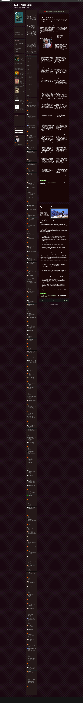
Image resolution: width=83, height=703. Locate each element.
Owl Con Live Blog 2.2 (31, 322)
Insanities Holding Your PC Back (21, 98)
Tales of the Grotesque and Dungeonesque (31, 110)
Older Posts (66, 300)
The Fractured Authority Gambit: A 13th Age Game (31, 165)
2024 (29, 59)
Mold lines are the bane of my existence (31, 336)
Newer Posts (42, 300)
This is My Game (30, 613)
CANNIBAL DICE (31, 599)
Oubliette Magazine (31, 346)
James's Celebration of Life (31, 397)
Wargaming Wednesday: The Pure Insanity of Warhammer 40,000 (32, 362)
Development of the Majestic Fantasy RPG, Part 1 (32, 137)
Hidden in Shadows (31, 218)
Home (54, 300)
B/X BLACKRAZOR (31, 147)
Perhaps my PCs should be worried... (31, 636)
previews (28, 42)
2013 (29, 92)
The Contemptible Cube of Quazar (31, 321)
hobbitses (34, 26)
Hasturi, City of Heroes (31, 160)
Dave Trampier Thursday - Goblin (31, 641)
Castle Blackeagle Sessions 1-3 (32, 272)
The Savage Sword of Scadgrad (31, 388)
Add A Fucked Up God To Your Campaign (19, 44)
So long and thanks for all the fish (31, 418)
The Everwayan (30, 300)
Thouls (29, 448)
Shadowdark (28, 47)
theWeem (29, 391)
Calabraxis (28, 15)
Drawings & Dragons (31, 512)
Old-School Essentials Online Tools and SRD (32, 331)
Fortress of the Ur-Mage (31, 496)
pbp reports (28, 41)
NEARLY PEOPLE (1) (31, 434)
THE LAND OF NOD (31, 457)
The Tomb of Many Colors (31, 111)
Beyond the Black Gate (31, 159)
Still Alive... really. (30, 206)
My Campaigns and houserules (31, 38)
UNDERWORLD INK (31, 560)
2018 (29, 68)
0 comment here (59, 182)
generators (29, 25)
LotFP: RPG (30, 258)
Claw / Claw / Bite (30, 691)
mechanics (28, 35)
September (30, 77)
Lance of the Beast (31, 577)
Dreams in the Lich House (32, 262)
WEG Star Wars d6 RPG (29, 52)
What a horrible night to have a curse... (31, 121)
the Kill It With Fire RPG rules (44, 209)
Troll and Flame (30, 330)
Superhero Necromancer (31, 325)
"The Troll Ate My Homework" (31, 541)
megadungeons (33, 35)
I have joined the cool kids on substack (31, 239)
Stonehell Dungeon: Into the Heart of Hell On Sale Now (32, 492)
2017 (29, 69)
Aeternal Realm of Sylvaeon (31, 452)
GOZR (31, 26)
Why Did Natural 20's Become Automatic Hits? (31, 293)
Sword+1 (29, 237)
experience (28, 24)
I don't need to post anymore (32, 591)
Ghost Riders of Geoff (31, 318)
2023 (29, 61)
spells (31, 48)
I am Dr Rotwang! (30, 179)
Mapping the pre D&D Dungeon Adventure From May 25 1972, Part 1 (31, 220)
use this (47, 185)
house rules (30, 27)
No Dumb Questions (31, 184)
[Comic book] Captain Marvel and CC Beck (31, 630)
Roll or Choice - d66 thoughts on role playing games (31, 619)
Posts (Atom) (56, 304)
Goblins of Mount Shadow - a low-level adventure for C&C (32, 454)
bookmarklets (33, 14)
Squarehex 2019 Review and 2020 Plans (32, 348)
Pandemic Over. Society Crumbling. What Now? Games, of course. (31, 193)
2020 (29, 65)
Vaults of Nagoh (30, 586)
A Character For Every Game (31, 126)
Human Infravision (30, 413)
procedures (32, 42)
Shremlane (28, 48)
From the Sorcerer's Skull (32, 105)
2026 (29, 57)
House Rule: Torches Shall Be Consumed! (31, 578)
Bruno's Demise (30, 629)
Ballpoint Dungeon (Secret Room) (31, 393)
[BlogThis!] (41, 183)
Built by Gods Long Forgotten (31, 447)
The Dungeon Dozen (31, 442)
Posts (17, 130)
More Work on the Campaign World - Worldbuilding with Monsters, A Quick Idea (31, 277)
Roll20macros (30, 46)
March (30, 83)
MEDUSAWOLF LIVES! (31, 499)
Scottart (34, 46)
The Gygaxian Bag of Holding (31, 640)
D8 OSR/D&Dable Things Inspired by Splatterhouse (31, 357)
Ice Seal (29, 596)
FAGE (31, 24)
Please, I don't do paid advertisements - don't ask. (31, 422)
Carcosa (33, 15)
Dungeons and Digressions (30, 412)
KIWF (43, 296)
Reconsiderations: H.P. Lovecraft (31, 132)
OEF (29, 373)
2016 (29, 70)
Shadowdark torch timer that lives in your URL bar (22, 58)
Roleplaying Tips (30, 140)
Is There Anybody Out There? (31, 297)
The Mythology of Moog (31, 389)
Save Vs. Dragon (30, 151)
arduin (34, 13)
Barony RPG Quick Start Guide (21, 106)
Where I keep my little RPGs (19, 29)
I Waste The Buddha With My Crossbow (32, 178)
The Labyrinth (30, 343)
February (30, 84)
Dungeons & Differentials (32, 425)
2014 (29, 73)
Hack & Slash (30, 233)
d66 (35, 17)
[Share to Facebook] (43, 183)
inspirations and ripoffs (31, 29)
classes (32, 16)
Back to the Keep (30, 334)
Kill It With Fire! (23, 4)
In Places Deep (30, 281)
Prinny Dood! (30, 340)
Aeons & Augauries (31, 205)
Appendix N (30, 671)
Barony (28, 14)
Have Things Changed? (31, 301)
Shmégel (34, 47)
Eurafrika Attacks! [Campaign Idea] (30, 459)
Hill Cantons (30, 173)
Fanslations (34, 24)
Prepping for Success (31, 547)
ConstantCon (30, 625)
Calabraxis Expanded (18, 65)
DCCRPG (43, 185)
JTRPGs (35, 31)
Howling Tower (30, 470)
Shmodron (60, 131)
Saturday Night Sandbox (32, 400)
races (31, 44)
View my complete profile (18, 144)
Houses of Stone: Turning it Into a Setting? (31, 557)
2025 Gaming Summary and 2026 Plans (32, 230)
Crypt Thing (30, 495)
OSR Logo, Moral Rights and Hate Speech (31, 431)
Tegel (29, 49)
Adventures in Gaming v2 (32, 209)
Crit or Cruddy (30, 644)
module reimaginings (29, 36)
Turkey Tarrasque (30, 426)
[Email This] (40, 183)
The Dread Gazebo (31, 191)
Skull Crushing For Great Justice (32, 590)
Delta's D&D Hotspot (31, 291)
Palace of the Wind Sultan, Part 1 (31, 583)
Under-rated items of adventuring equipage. (31, 664)
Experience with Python (31, 255)
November (30, 74)
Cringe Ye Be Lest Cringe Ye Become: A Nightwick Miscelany (32, 283)
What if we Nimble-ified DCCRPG (18, 49)
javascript (31, 31)
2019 (29, 66)
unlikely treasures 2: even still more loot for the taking (32, 533)
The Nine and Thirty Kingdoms (31, 247)
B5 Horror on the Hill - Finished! (31, 264)
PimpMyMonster (33, 41)
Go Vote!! (29, 504)
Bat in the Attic (30, 135)
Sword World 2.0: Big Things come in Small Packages (31, 682)
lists (35, 33)
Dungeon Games (30, 693)
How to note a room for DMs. (19, 34)
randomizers (31, 45)
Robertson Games (30, 429)
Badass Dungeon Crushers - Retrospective (32, 574)
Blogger (47, 700)
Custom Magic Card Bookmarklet (19, 42)
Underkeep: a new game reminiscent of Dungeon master (31, 225)
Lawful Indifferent (31, 377)
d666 (28, 18)
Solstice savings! (30, 528)
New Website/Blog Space (31, 259)
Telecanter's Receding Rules (31, 305)
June (29, 80)
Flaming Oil (30, 550)
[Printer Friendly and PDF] (43, 180)
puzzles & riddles (32, 43)
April (29, 81)
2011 (29, 95)
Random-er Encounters (31, 509)
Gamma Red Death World (31, 626)
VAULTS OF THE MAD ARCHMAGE (31, 634)
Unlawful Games (30, 339)
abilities (32, 12)
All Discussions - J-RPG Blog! (31, 680)
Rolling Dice (30, 267)
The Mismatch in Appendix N (31, 107)
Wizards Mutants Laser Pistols (31, 486)
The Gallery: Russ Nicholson (31, 382)
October (30, 76)
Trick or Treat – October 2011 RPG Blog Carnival (31, 651)
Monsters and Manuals (31, 143)
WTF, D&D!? (30, 519)
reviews (35, 45)
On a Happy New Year (31, 234)
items (31, 30)
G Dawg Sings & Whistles (31, 668)
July (29, 78)
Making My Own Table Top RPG (31, 686)
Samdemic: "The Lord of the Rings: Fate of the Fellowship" (32, 117)
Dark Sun (32, 18)
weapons (50, 185)
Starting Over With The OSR (31, 566)
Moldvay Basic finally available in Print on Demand (32, 188)
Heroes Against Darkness (32, 536)
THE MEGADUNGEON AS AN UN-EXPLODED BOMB (32, 600)
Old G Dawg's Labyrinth (32, 667)
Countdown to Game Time (31, 609)
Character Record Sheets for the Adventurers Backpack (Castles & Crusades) (32, 169)
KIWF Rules (47, 296)
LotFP (31, 34)
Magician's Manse (30, 581)
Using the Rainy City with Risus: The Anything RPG (31, 327)
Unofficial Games (30, 416)
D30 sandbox (32, 17)
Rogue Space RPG (31, 527)
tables (35, 48)
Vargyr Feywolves (30, 676)
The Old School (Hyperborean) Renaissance (32, 175)
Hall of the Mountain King (32, 317)
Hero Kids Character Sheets (31, 467)
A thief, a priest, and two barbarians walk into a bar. (31, 482)
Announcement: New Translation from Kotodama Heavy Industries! (32, 622)
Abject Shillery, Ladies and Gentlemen (31, 463)
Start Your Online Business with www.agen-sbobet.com (32, 610)
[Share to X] (42, 183)
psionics (28, 43)
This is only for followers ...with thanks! (31, 384)
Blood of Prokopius (31, 201)
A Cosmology (21, 88)
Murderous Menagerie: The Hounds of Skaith (31, 605)
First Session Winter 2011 (31, 645)
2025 (29, 58)
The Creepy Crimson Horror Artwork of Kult (32, 521)
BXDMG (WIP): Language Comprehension (31, 153)
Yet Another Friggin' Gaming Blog (31, 115)
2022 (29, 62)
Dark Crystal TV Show (31, 352)
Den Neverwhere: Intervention (30, 673)
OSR (34, 40)
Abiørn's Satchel (30, 306)
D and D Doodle (30, 370)
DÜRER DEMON (30, 156)
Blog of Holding (30, 197)
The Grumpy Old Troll (31, 351)
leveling (50, 296)
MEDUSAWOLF (30, 499)
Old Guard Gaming (31, 663)
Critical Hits (30, 163)
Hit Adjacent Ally (30, 275)
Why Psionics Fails (30, 144)
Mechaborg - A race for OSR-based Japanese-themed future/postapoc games (32, 552)
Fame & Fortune (30, 531)
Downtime (29, 248)
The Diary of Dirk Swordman (30, 503)
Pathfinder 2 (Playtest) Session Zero (31, 439)
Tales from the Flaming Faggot (31, 366)
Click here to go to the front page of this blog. (55, 11)
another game (30, 13)
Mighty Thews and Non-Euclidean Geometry (31, 508)
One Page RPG (32, 39)
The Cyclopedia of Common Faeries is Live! (32, 102)
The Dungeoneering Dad (31, 168)
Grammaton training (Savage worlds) (32, 477)
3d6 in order (30, 556)
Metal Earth (30, 242)
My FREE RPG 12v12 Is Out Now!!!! (32, 310)
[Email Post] (64, 182)
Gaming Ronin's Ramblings (30, 476)
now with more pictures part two (32, 562)
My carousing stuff (17, 32)
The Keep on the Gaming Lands (32, 547)
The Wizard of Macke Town (31, 356)
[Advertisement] (53, 194)
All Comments (18, 132)
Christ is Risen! (30, 202)
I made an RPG (31, 28)
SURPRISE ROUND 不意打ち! (32, 649)
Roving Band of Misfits (31, 466)
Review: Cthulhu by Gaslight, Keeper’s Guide (31, 243)
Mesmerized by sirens (31, 223)
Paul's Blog (30, 313)
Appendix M (30, 433)
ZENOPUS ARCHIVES (31, 187)
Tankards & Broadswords (32, 360)
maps (34, 34)
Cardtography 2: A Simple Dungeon (31, 472)
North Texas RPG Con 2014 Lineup (32, 543)
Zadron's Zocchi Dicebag (47, 17)
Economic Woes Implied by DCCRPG (18, 51)
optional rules (29, 40)
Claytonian (46, 182)
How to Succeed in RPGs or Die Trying (31, 183)
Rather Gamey (30, 296)
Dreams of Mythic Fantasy (32, 396)
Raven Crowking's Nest (31, 100)
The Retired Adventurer (31, 229)
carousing (28, 16)
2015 (29, 72)
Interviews (28, 30)
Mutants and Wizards (31, 252)
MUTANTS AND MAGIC (32, 437)
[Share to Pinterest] (44, 183)
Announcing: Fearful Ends (31, 314)
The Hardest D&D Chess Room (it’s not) (19, 46)
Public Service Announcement (30, 288)
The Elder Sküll (30, 270)
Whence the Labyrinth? (31, 367)
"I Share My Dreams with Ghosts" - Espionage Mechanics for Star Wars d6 (32, 214)
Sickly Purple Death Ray (31, 653)
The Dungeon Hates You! (31, 210)
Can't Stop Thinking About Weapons (31, 378)
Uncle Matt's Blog (30, 421)
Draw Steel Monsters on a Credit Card (31, 198)
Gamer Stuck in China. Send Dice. (31, 595)
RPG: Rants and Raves (31, 515)
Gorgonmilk (30, 462)
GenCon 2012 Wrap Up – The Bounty (31, 615)
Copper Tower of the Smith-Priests (32, 128)
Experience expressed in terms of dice (50, 207)
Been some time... (30, 516)
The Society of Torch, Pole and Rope (32, 490)
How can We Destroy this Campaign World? (31, 443)
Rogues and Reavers (31, 603)
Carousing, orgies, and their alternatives (22, 80)
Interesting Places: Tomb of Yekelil (31, 655)
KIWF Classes (33, 32)
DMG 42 (29, 572)
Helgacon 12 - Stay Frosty (31, 401)
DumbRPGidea (33, 21)
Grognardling (30, 524)
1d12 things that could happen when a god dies (22, 72)
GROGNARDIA (30, 131)
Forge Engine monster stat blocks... (31, 537)
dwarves (31, 23)
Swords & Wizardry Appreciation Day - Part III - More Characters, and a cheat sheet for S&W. (32, 568)
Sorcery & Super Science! (32, 251)
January (30, 85)
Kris (28, 148)
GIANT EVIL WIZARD (32, 480)
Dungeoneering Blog (31, 374)
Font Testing (30, 122)
